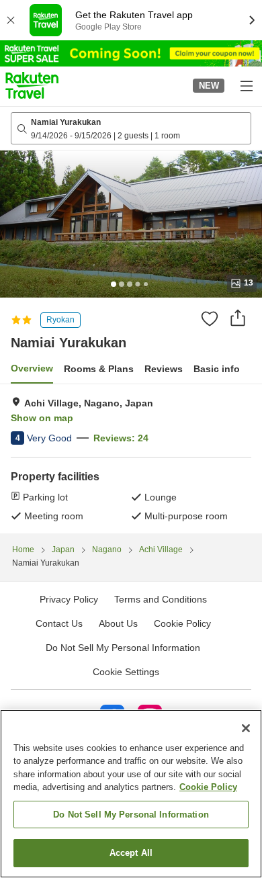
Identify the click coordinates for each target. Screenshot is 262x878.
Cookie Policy (208, 787)
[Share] (237, 317)
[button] (31, 85)
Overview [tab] (32, 368)
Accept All (131, 853)
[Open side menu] (246, 85)
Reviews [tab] (163, 368)
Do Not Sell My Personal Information (131, 814)
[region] (131, 793)
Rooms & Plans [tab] (99, 368)
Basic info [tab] (216, 368)
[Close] (246, 728)
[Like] (209, 318)
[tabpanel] (131, 458)
